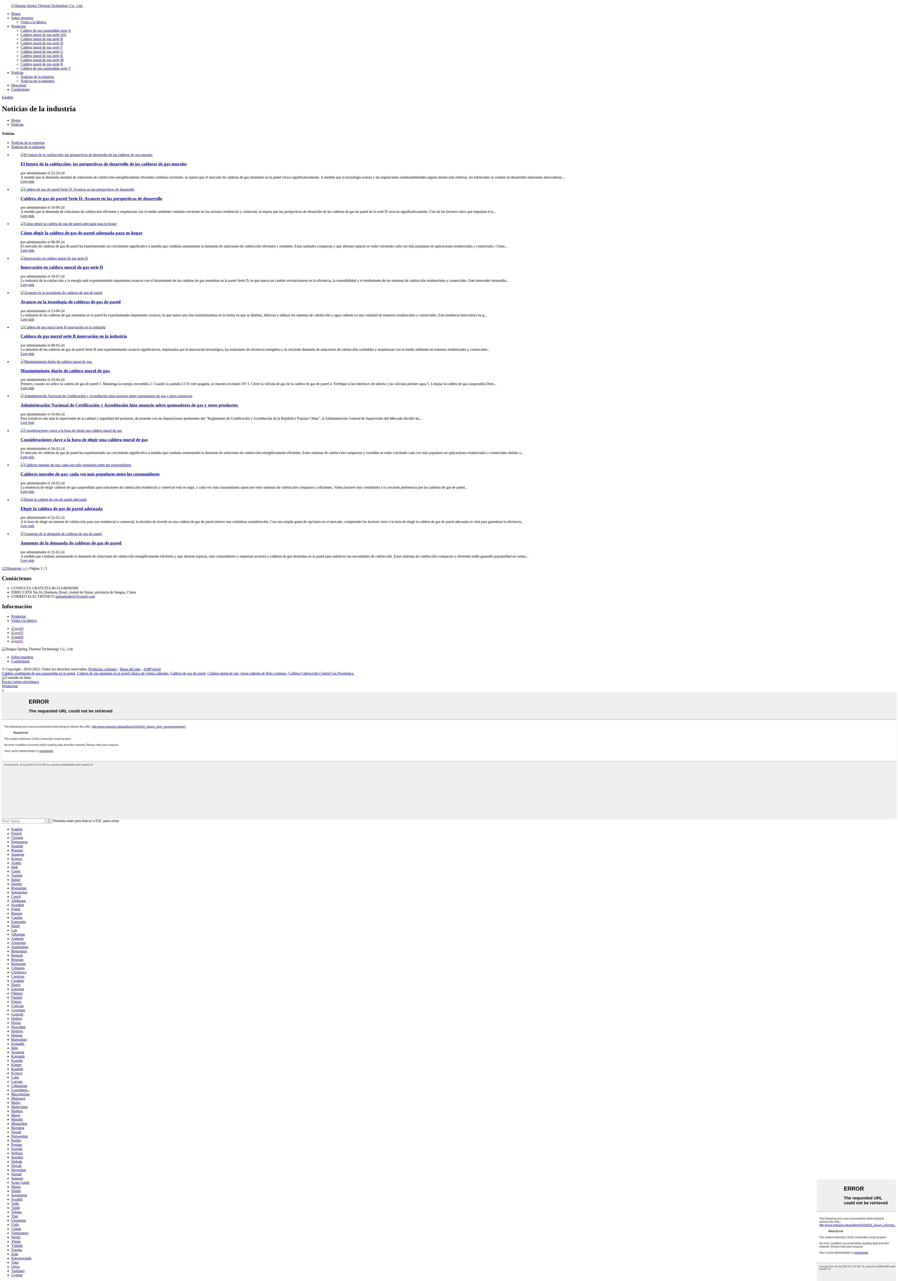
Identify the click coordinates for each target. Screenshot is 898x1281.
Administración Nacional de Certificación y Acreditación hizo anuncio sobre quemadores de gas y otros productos (129, 405)
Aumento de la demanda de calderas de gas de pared (71, 542)
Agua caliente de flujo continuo (263, 673)
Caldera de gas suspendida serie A (46, 30)
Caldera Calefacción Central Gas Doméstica (320, 673)
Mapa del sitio (130, 669)
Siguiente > (15, 568)
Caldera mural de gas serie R (42, 64)
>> (26, 568)
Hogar (16, 14)
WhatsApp (10, 686)
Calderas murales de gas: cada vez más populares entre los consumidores (90, 474)
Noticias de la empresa (37, 77)
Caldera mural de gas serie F (41, 47)
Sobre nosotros (22, 18)
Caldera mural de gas (223, 673)
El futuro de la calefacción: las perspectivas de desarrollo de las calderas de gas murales (104, 163)
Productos (18, 26)
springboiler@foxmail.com (75, 596)
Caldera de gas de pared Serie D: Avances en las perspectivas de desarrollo (91, 198)
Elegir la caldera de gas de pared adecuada (62, 508)
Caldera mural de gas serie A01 (44, 35)
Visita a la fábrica (33, 22)
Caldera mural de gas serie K (42, 56)
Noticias (17, 73)
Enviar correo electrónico (20, 682)
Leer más (27, 181)
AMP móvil (152, 669)
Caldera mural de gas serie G (42, 52)
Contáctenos (20, 89)
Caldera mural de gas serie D (42, 43)
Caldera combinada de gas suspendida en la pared (38, 673)
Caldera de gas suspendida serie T (46, 68)
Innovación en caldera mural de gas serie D (62, 267)
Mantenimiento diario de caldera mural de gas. (65, 370)
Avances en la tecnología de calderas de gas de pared (71, 301)
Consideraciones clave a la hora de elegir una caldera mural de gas (84, 439)
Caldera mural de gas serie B (42, 39)
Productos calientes (102, 669)
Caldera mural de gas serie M (42, 60)
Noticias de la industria (37, 81)
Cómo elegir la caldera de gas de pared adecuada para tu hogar (81, 232)
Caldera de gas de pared (188, 673)
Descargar (18, 85)
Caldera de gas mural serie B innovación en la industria (74, 336)
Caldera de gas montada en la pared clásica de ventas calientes (122, 673)
